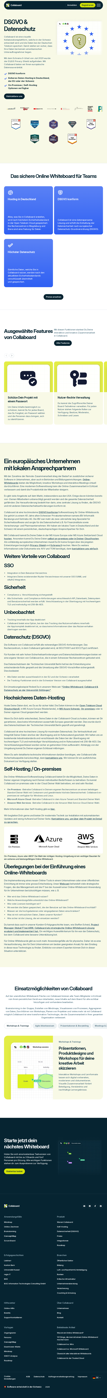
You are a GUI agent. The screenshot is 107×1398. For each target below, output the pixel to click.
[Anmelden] (72, 5)
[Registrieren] (87, 5)
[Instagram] (101, 1206)
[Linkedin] (89, 1206)
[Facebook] (95, 1206)
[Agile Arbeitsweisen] (45, 1026)
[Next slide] (12, 355)
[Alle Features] (63, 343)
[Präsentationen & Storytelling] (74, 1026)
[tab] (18, 1026)
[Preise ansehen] (53, 297)
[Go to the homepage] (12, 1206)
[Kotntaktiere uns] (14, 96)
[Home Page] (14, 5)
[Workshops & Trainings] (17, 1026)
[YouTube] (84, 1206)
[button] (98, 5)
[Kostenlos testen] (14, 1171)
